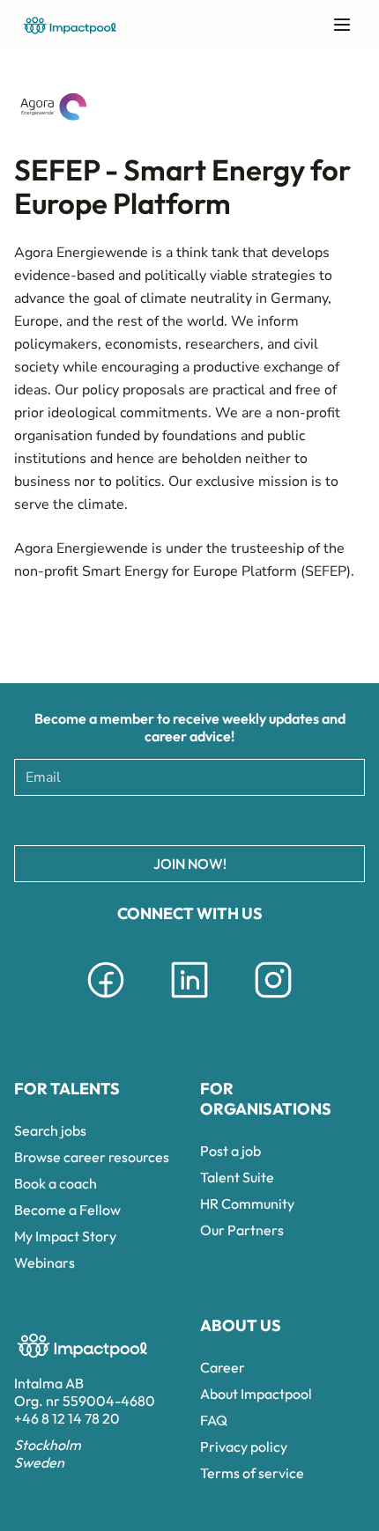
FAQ (213, 1420)
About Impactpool (256, 1393)
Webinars (44, 1262)
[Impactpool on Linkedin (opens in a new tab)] (189, 1001)
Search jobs (50, 1130)
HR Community (247, 1203)
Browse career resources (91, 1157)
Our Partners (242, 1230)
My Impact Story (65, 1236)
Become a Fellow (67, 1209)
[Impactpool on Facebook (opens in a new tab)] (106, 1001)
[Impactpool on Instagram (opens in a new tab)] (273, 1001)
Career (222, 1367)
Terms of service (252, 1473)
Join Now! (190, 863)
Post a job (230, 1150)
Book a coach (55, 1183)
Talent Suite (237, 1177)
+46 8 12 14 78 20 (67, 1418)
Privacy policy (243, 1446)
